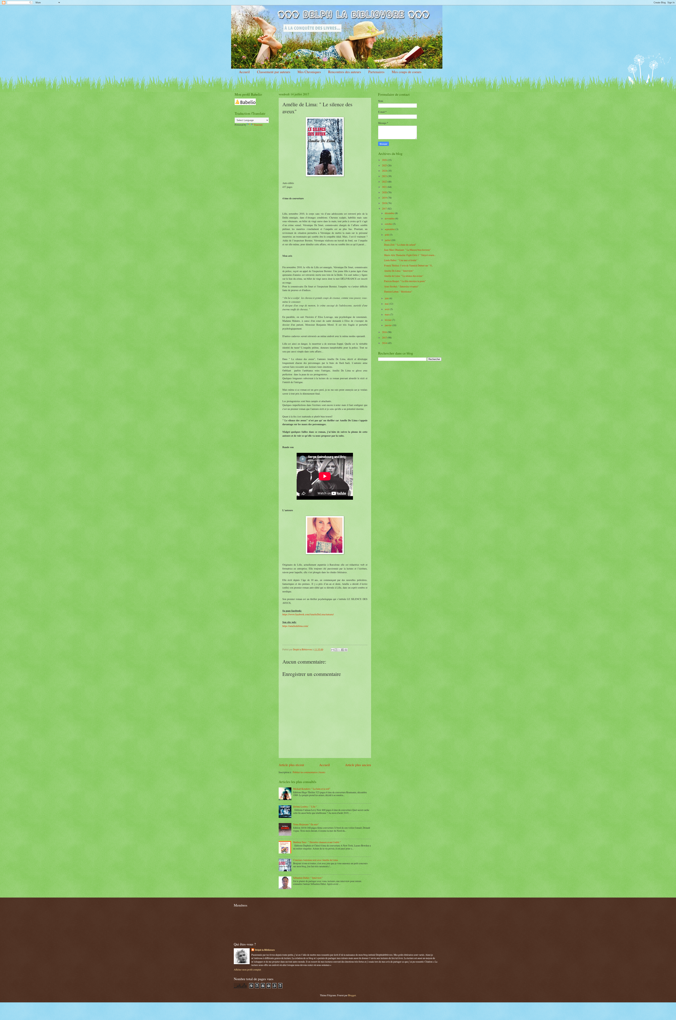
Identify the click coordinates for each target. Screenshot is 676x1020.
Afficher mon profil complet (247, 969)
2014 (384, 343)
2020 (384, 192)
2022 (384, 181)
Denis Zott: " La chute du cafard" (400, 244)
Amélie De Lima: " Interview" (399, 270)
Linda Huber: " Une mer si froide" (400, 260)
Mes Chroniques (309, 71)
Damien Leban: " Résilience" (398, 291)
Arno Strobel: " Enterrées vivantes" (401, 286)
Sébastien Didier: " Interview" (308, 877)
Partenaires (376, 71)
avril (387, 309)
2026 (384, 160)
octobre (389, 224)
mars (387, 314)
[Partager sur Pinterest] (346, 650)
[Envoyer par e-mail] (332, 650)
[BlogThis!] (336, 650)
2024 (384, 170)
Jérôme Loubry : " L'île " (305, 806)
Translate (258, 124)
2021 (384, 187)
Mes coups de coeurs (406, 71)
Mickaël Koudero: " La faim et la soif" (311, 788)
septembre (390, 229)
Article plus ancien (358, 765)
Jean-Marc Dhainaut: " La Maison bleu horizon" (407, 249)
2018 (384, 203)
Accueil (244, 71)
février (388, 320)
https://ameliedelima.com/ (295, 626)
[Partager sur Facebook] (342, 650)
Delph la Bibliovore (265, 950)
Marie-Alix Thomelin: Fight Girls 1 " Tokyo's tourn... (410, 255)
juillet (388, 240)
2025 (384, 165)
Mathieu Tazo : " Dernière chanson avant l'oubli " (317, 842)
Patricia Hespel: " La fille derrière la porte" (405, 281)
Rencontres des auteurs (344, 71)
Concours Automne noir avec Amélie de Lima (315, 860)
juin (387, 298)
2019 (384, 197)
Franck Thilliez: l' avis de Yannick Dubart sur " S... (408, 265)
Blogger (352, 995)
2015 (384, 337)
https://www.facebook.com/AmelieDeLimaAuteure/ (308, 614)
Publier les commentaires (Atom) (309, 772)
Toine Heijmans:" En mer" (306, 824)
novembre (390, 218)
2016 (384, 332)
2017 (384, 208)
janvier (388, 325)
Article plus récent (291, 765)
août (387, 234)
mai (387, 303)
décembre (390, 213)
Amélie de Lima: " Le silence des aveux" (403, 276)
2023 (384, 176)
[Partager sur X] (339, 650)
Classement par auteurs (273, 71)
